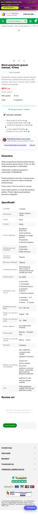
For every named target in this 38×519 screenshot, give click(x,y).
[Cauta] (25, 21)
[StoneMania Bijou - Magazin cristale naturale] (10, 14)
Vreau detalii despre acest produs (15, 145)
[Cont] (30, 21)
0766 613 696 (28, 14)
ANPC (3, 505)
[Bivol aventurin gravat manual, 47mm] (19, 30)
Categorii (2, 21)
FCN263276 (18, 100)
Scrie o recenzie (14, 72)
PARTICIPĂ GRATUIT (10, 8)
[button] (27, 110)
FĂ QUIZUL (28, 8)
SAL (7, 505)
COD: (4, 100)
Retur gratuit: (6, 96)
